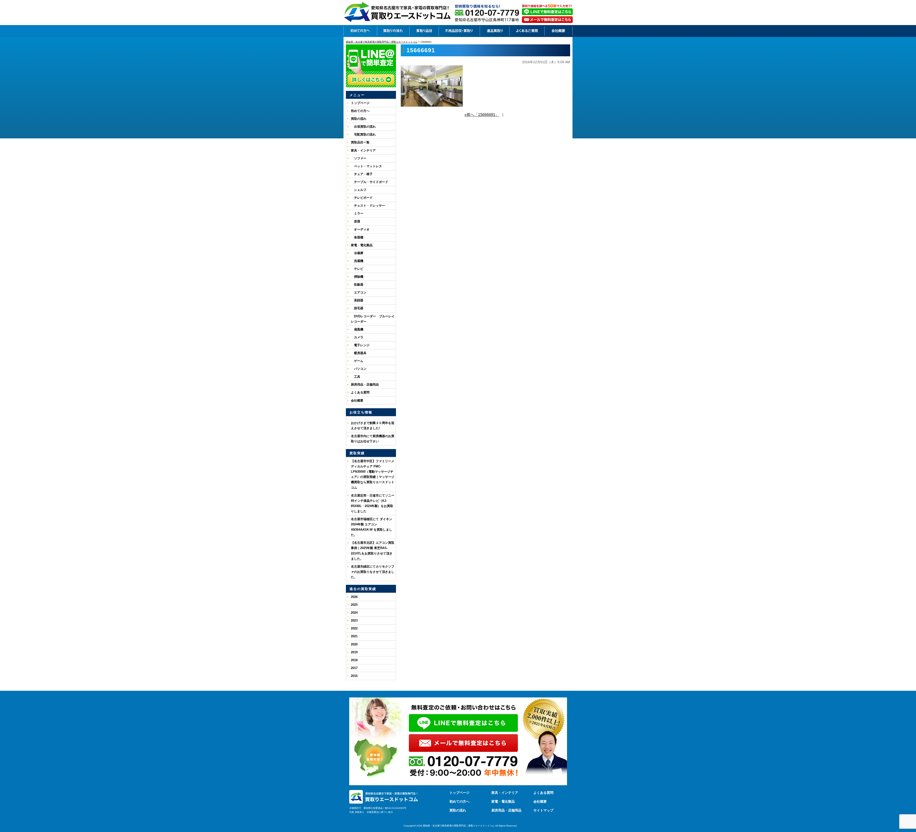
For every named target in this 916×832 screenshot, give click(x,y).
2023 (354, 620)
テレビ (357, 269)
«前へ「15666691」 (481, 115)
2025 (354, 605)
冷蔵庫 (357, 253)
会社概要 (357, 400)
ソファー (358, 158)
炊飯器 (357, 284)
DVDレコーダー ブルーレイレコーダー (373, 318)
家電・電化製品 (362, 245)
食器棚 (357, 237)
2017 (354, 668)
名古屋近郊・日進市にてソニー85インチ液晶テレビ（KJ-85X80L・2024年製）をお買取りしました (372, 503)
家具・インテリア (363, 150)
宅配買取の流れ (363, 134)
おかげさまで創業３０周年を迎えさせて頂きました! (372, 425)
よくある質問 (360, 392)
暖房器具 (358, 353)
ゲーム (357, 361)
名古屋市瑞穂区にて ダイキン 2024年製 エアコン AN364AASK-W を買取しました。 (371, 527)
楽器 (355, 221)
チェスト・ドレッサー (368, 205)
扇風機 (357, 329)
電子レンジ (360, 345)
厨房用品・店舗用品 (365, 384)
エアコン (358, 292)
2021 (354, 636)
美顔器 (357, 300)
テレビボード (362, 197)
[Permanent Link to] (371, 418)
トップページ (360, 103)
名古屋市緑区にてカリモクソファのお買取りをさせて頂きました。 (372, 572)
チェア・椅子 (362, 174)
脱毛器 (357, 308)
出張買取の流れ (363, 126)
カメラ (357, 337)
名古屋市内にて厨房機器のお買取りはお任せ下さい (372, 438)
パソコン (358, 369)
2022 (354, 628)
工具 (355, 376)
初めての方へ (360, 111)
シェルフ (358, 190)
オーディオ (360, 229)
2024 (354, 612)
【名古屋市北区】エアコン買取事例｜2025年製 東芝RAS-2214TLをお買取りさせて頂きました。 (372, 550)
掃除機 (357, 276)
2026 (354, 597)
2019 (354, 652)
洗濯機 (357, 261)
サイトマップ (543, 810)
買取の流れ (358, 118)
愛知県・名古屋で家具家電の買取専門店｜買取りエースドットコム (458, 825)
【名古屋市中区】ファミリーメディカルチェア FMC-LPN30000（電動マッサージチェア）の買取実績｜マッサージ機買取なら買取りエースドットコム (372, 474)
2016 (354, 676)
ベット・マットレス (366, 166)
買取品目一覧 (360, 142)
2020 (354, 644)
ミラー (357, 213)
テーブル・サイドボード (369, 182)
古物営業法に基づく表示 (380, 812)
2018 (354, 660)
